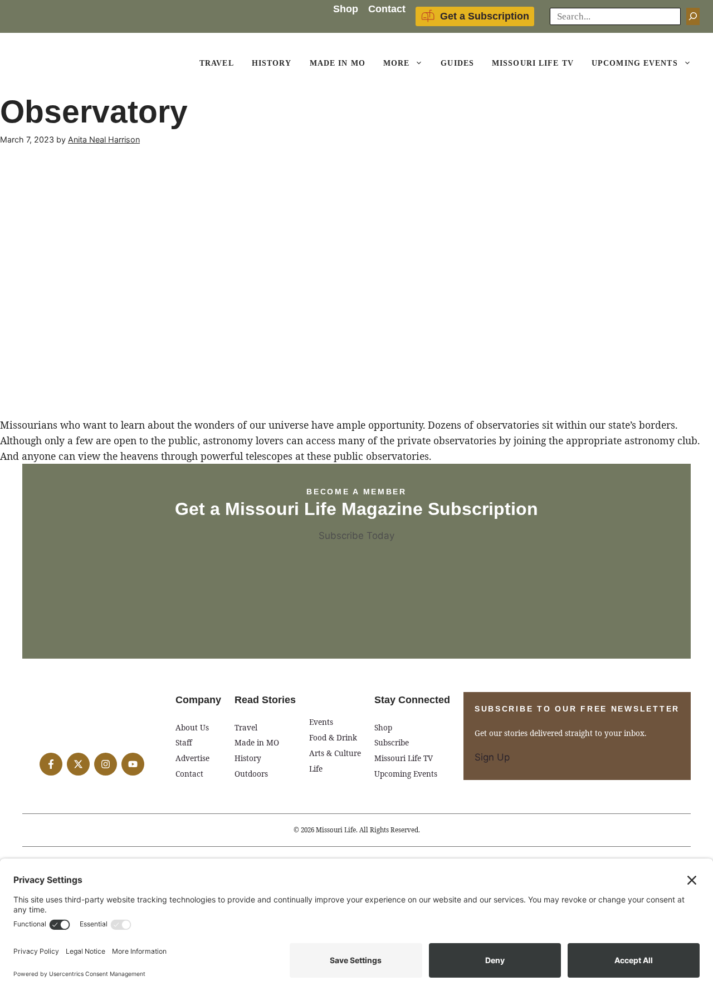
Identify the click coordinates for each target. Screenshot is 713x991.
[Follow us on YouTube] (132, 764)
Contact (387, 8)
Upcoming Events (635, 63)
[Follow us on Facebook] (51, 764)
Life (316, 768)
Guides (457, 63)
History (272, 63)
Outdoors (251, 773)
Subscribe (391, 742)
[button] (420, 63)
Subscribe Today (356, 535)
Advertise (192, 758)
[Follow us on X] (78, 764)
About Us (192, 727)
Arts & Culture (335, 753)
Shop (345, 8)
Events (321, 722)
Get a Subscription (484, 16)
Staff (183, 742)
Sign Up (492, 757)
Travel (216, 63)
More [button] (396, 63)
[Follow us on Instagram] (105, 764)
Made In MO (337, 63)
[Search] (693, 17)
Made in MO (257, 742)
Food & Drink (333, 737)
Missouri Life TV (533, 63)
